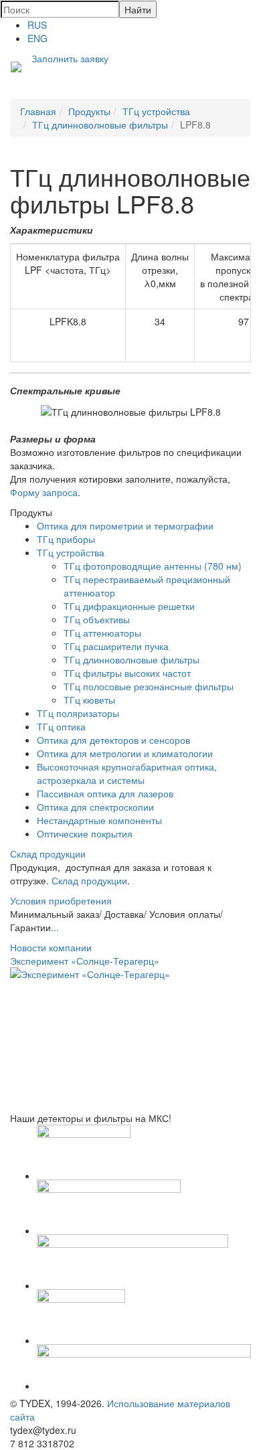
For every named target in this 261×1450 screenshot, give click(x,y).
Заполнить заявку (69, 58)
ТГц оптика (61, 726)
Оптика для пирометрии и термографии (125, 525)
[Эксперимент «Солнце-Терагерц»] (130, 1039)
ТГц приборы (66, 539)
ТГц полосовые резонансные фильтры (149, 686)
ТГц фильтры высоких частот (127, 672)
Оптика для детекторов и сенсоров (113, 739)
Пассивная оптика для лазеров (105, 793)
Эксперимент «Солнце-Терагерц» (84, 960)
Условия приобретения (61, 900)
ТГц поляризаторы (78, 713)
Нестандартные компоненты (99, 820)
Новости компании (51, 947)
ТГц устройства (70, 552)
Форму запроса (44, 492)
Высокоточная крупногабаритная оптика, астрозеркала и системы (127, 773)
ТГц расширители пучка (116, 646)
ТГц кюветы (89, 699)
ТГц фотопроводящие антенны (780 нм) (153, 565)
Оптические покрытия (85, 833)
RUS (37, 24)
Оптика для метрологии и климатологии (125, 753)
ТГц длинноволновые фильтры (131, 659)
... (55, 927)
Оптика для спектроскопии (95, 806)
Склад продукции (48, 853)
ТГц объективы (97, 619)
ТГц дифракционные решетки (129, 606)
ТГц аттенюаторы (102, 632)
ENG (37, 38)
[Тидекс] (16, 68)
